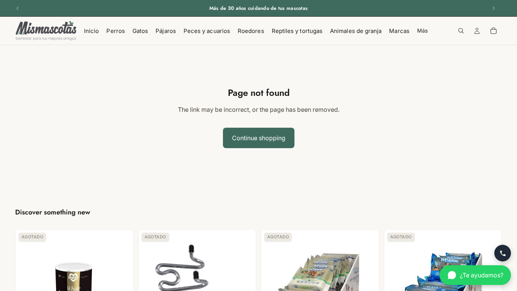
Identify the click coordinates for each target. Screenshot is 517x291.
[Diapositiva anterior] (17, 8)
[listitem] (422, 31)
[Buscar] (461, 30)
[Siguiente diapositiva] (493, 8)
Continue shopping (258, 138)
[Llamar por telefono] (502, 253)
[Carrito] (493, 30)
